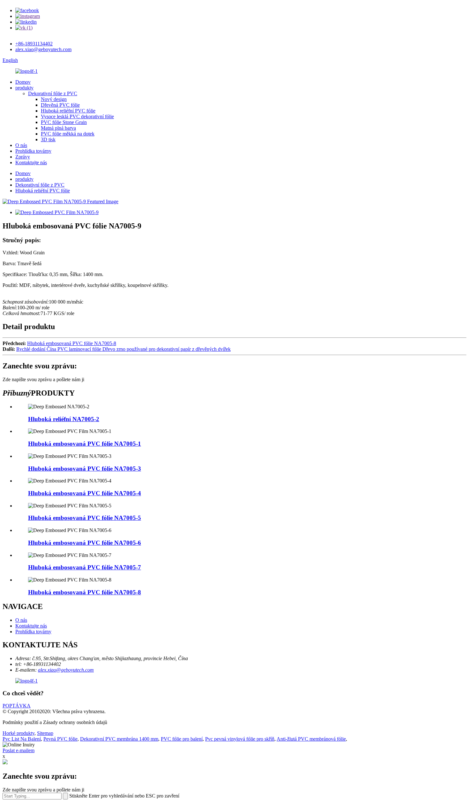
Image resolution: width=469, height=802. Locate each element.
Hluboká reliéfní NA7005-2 (63, 419)
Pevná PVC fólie (60, 739)
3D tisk (48, 139)
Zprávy (22, 156)
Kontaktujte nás (31, 162)
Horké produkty (18, 733)
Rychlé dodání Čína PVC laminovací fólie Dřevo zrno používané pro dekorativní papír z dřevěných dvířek (123, 349)
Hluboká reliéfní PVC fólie (68, 110)
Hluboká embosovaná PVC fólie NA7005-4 (84, 493)
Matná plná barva (58, 128)
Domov (23, 82)
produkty (24, 87)
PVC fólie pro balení (182, 739)
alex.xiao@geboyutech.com (43, 49)
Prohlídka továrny (33, 151)
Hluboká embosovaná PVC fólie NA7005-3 (84, 468)
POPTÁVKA (17, 705)
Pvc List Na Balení (22, 739)
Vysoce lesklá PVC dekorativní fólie (77, 116)
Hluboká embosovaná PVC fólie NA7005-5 (84, 517)
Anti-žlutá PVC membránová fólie (311, 739)
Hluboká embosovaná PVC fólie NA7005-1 (84, 443)
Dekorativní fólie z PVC (52, 93)
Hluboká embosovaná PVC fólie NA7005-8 (71, 343)
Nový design (54, 99)
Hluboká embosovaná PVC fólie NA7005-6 (84, 542)
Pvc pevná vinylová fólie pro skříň (239, 739)
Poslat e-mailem (18, 750)
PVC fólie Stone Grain (64, 122)
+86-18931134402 (34, 43)
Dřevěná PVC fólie (60, 105)
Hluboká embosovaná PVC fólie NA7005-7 (84, 567)
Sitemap (45, 733)
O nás (21, 145)
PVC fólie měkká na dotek (67, 133)
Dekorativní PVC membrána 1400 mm (119, 739)
